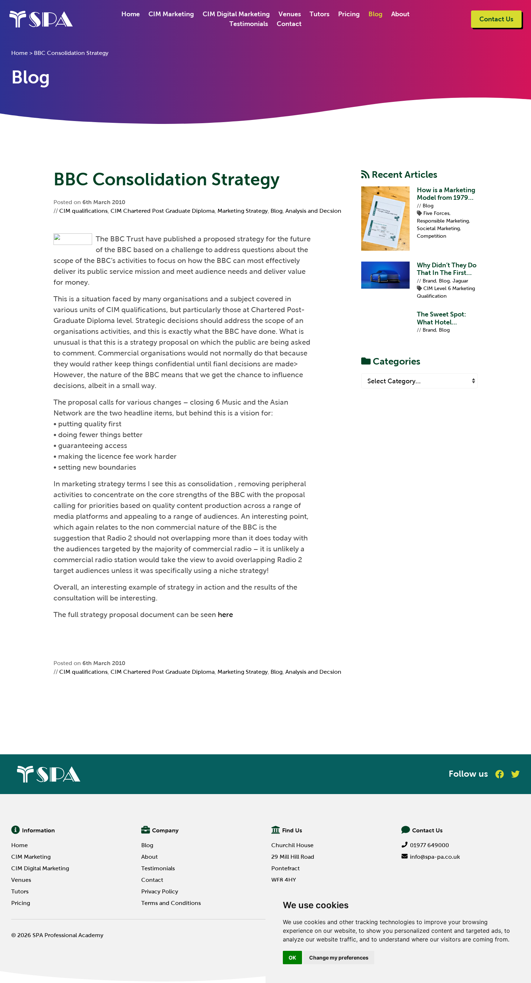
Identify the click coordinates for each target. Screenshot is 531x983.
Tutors (319, 14)
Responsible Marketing (443, 221)
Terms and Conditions (171, 903)
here (225, 614)
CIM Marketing (171, 14)
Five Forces (436, 213)
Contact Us (496, 19)
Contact (289, 23)
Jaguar (460, 281)
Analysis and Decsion (313, 211)
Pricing (349, 14)
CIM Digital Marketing (236, 14)
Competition (431, 236)
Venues (290, 14)
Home (130, 14)
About (400, 14)
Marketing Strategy (242, 211)
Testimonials (248, 23)
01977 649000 (429, 845)
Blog (375, 14)
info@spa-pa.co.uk (435, 857)
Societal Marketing (438, 228)
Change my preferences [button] (338, 957)
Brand (429, 281)
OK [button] (292, 957)
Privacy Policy (159, 891)
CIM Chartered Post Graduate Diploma (163, 211)
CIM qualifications (83, 211)
